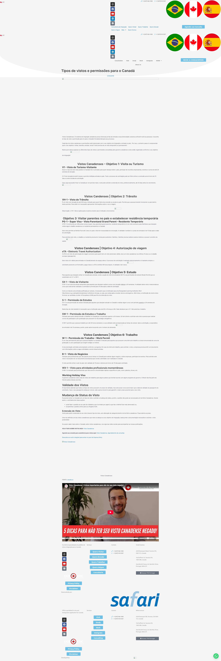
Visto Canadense (89, 428)
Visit (127, 60)
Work (141, 60)
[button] (124, 30)
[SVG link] (135, 599)
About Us (138, 64)
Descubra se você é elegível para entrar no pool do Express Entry (82, 437)
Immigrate (149, 60)
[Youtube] (112, 14)
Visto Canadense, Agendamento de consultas (110, 433)
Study (134, 60)
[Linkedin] (112, 18)
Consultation (119, 60)
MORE (158, 60)
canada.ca (70, 480)
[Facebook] (112, 9)
